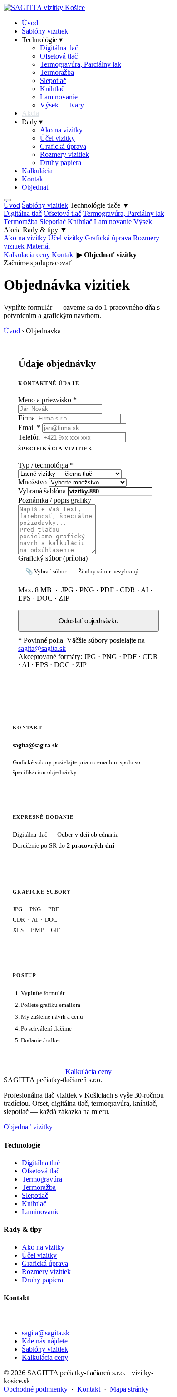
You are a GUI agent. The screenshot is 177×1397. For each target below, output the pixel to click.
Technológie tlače (99, 205)
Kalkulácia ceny (27, 255)
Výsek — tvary (62, 105)
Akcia (30, 113)
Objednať (35, 187)
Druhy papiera (60, 162)
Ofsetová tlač (59, 56)
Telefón (29, 437)
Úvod (30, 23)
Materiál (38, 246)
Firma (26, 418)
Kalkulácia (37, 171)
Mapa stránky (129, 1389)
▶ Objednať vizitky (107, 255)
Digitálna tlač (59, 48)
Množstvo (32, 482)
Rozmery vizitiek (64, 154)
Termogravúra (42, 1179)
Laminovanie (59, 97)
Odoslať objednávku (88, 621)
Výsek (142, 221)
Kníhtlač (52, 89)
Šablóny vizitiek (45, 31)
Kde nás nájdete (45, 1341)
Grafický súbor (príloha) (53, 558)
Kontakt (33, 179)
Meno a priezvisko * (47, 400)
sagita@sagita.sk (42, 648)
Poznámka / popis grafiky (54, 500)
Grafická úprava (63, 146)
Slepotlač (53, 80)
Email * (29, 427)
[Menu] (7, 200)
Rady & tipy (45, 230)
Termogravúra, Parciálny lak (80, 64)
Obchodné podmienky (36, 1389)
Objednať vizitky (28, 1127)
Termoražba (57, 72)
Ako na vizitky (61, 130)
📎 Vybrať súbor (45, 571)
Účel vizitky (57, 138)
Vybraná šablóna (42, 491)
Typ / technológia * (46, 465)
